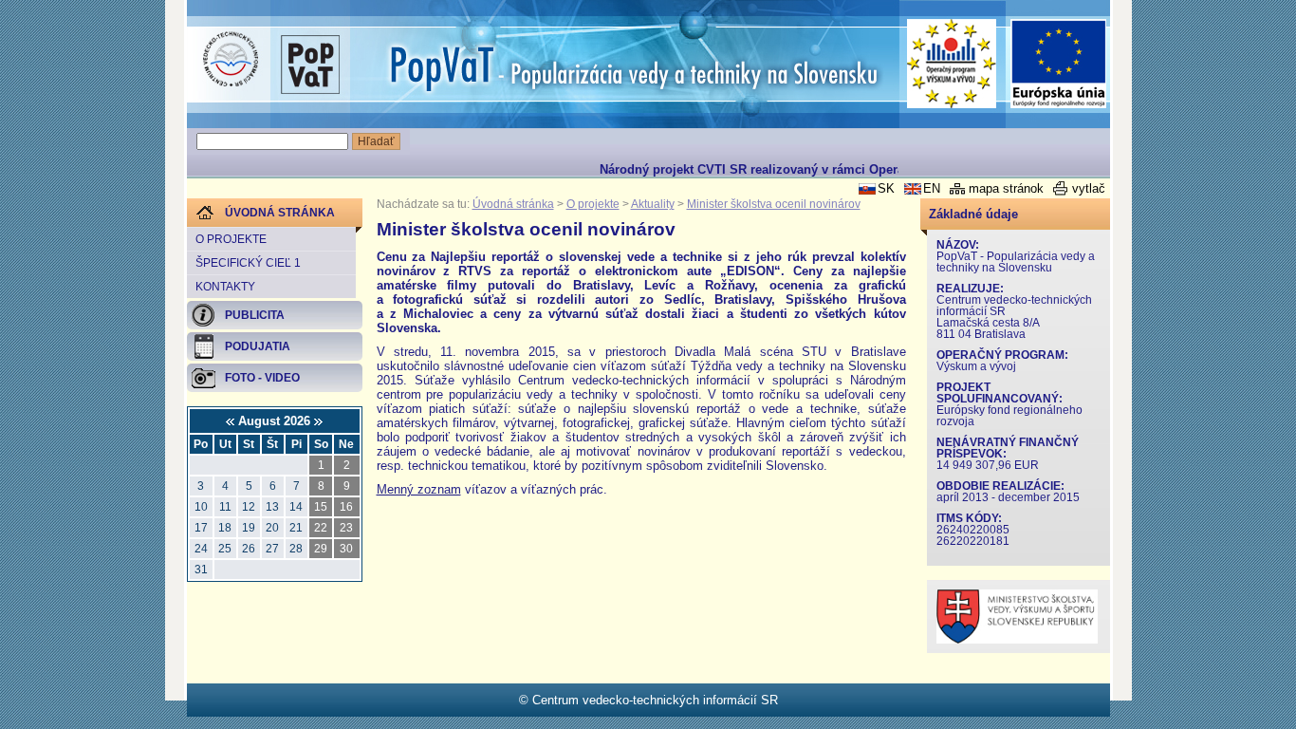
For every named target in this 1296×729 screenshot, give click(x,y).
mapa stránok (1006, 188)
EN (931, 188)
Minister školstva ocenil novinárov (774, 204)
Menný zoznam (419, 489)
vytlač (1088, 188)
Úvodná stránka (513, 204)
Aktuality (653, 204)
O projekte (231, 239)
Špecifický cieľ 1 (248, 263)
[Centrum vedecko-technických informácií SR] (230, 59)
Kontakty (225, 286)
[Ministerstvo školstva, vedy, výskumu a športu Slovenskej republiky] (1017, 639)
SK (886, 188)
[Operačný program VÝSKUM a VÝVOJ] (952, 63)
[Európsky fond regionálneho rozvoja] (1058, 64)
